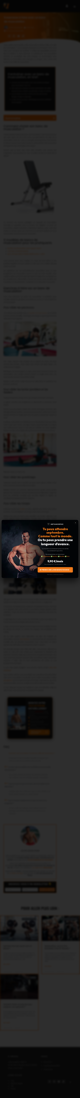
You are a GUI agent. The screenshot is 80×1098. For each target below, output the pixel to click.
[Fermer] (75, 522)
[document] (40, 549)
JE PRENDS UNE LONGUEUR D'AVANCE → (55, 570)
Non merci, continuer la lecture (55, 574)
